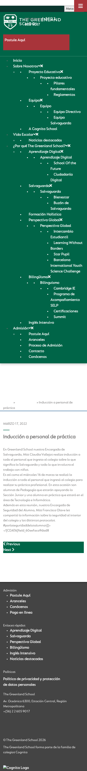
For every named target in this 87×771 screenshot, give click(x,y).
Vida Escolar (26, 402)
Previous (12, 544)
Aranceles (18, 601)
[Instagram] (12, 725)
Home (8, 402)
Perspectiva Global (25, 642)
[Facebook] (5, 725)
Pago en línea (21, 613)
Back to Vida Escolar (20, 565)
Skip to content (12, 3)
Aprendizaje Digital (26, 631)
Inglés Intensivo (22, 653)
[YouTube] (19, 725)
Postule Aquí (15, 40)
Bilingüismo (19, 648)
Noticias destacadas (26, 659)
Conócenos (19, 607)
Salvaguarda (20, 636)
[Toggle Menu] (80, 6)
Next (7, 550)
